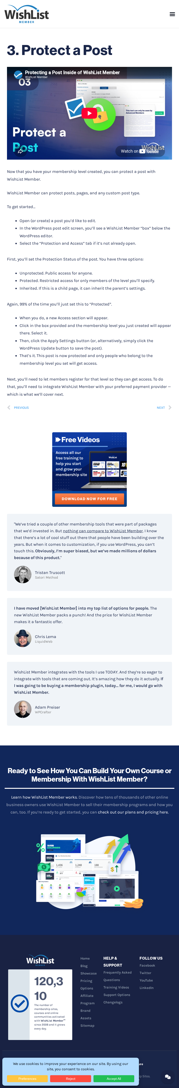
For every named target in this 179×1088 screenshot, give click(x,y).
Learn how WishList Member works (44, 797)
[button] (172, 14)
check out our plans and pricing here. (133, 812)
